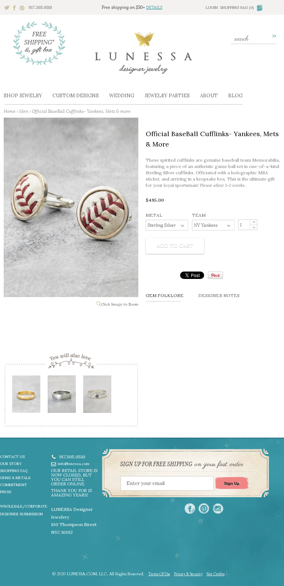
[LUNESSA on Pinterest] (204, 508)
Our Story (11, 463)
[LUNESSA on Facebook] (190, 508)
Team (199, 215)
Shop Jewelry (23, 95)
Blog (235, 95)
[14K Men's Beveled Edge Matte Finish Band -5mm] (61, 396)
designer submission (21, 514)
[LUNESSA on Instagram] (218, 508)
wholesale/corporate (23, 506)
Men (23, 111)
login (212, 7)
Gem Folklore (164, 295)
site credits (215, 574)
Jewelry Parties (167, 95)
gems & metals (15, 477)
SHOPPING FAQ (13, 470)
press (5, 491)
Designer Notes (219, 295)
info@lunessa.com (73, 463)
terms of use (159, 574)
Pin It (215, 275)
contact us (12, 456)
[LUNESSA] (143, 56)
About (209, 95)
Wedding (121, 95)
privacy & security (188, 574)
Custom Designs (76, 95)
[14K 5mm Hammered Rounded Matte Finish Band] (26, 396)
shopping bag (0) (237, 7)
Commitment (13, 484)
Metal (154, 215)
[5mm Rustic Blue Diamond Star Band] (97, 396)
